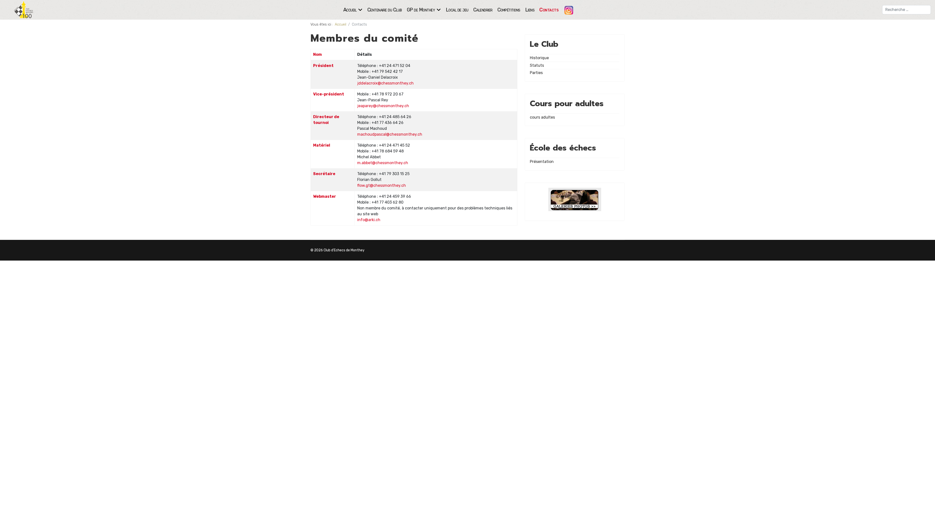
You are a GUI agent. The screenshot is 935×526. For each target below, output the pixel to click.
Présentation (542, 161)
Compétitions (508, 10)
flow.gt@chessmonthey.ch (381, 185)
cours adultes (542, 117)
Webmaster (324, 196)
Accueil (350, 10)
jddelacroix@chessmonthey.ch (385, 83)
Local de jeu (457, 10)
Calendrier (483, 10)
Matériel (321, 145)
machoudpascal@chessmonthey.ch (389, 134)
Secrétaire (324, 173)
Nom (317, 54)
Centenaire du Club (384, 10)
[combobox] (906, 9)
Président (323, 65)
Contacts (548, 10)
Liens (530, 10)
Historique (539, 58)
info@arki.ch (368, 219)
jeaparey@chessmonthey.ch (383, 105)
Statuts (537, 65)
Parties (536, 72)
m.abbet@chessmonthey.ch (382, 162)
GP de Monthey (421, 10)
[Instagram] (567, 9)
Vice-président (328, 94)
